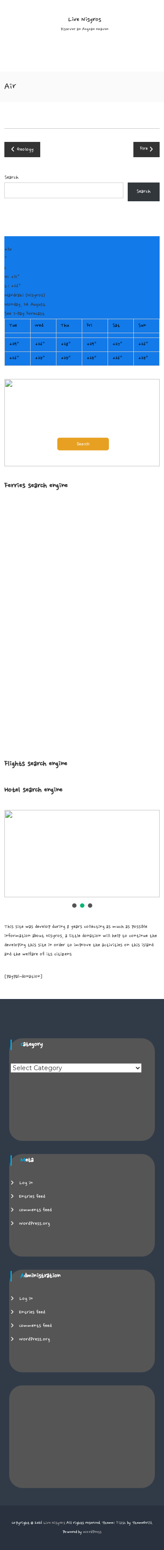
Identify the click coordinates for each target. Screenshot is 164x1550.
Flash (121, 1523)
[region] (82, 859)
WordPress (92, 1532)
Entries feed (32, 1197)
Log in (26, 1183)
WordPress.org (34, 1224)
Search (11, 178)
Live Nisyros (84, 20)
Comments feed (35, 1210)
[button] (82, 422)
